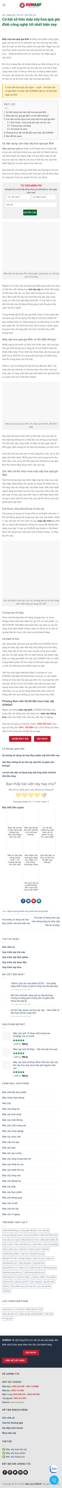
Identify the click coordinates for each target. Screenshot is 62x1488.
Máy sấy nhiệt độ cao (13, 1164)
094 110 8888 (32, 1386)
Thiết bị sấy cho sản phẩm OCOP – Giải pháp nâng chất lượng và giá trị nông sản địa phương (34, 984)
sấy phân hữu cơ (10, 1268)
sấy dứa (23, 1249)
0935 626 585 (18, 1386)
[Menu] (4, 4)
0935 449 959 (33, 1394)
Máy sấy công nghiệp (13, 1131)
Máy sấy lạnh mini (10, 1314)
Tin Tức (19, 15)
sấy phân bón (38, 1263)
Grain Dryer (7, 1309)
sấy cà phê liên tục (22, 1244)
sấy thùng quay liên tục (12, 1272)
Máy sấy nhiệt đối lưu (13, 1170)
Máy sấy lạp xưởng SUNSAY (31, 1314)
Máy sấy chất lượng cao (14, 1125)
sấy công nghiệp (51, 1244)
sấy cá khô (37, 1244)
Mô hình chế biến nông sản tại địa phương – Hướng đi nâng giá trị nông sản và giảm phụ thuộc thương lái (33, 998)
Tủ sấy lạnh (7, 1318)
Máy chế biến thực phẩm (14, 1092)
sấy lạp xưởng (24, 1258)
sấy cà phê (7, 1244)
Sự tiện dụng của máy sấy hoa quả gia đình (26, 112)
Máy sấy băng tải (11, 1109)
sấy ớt (5, 1286)
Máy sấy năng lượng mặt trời (16, 1158)
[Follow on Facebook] (4, 1472)
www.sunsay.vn (17, 1402)
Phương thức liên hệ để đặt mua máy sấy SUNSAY (30, 132)
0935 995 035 (19, 1394)
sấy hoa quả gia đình (15, 911)
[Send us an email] (20, 1472)
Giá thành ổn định (19, 129)
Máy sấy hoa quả (10, 1142)
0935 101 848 (17, 1390)
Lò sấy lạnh (19, 1309)
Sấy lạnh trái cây (9, 1258)
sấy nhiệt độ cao (10, 1263)
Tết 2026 (6, 1291)
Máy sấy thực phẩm (12, 1192)
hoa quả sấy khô (31, 1235)
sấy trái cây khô (21, 1282)
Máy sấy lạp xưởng (11, 1153)
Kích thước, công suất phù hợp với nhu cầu (31, 122)
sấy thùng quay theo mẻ (34, 1272)
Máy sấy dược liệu (11, 1136)
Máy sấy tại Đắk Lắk (49, 1240)
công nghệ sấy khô (28, 1230)
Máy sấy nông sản (11, 1175)
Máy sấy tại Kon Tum (30, 1240)
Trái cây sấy (30, 15)
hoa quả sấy (44, 1230)
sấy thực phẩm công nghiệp (44, 1277)
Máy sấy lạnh (9, 1147)
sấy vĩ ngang (35, 1282)
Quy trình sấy (8, 15)
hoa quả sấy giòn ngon (12, 1235)
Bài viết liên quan (14, 136)
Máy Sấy (6, 1103)
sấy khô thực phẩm (11, 1254)
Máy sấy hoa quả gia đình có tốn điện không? (27, 115)
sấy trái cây (7, 1282)
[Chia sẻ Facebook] (23, 901)
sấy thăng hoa (9, 1277)
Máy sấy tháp (9, 1186)
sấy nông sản (24, 1263)
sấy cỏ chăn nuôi (10, 1249)
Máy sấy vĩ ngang (11, 1214)
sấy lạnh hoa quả (37, 1254)
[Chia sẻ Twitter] (28, 901)
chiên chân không (10, 1230)
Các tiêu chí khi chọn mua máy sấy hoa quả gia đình (30, 119)
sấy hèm (45, 1249)
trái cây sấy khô (44, 1286)
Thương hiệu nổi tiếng (21, 126)
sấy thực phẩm (23, 1277)
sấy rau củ (23, 1268)
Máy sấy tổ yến (9, 1203)
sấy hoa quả (34, 1249)
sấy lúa (24, 1254)
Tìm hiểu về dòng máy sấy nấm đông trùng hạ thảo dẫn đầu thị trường (46, 921)
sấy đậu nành (49, 1282)
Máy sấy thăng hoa (11, 1181)
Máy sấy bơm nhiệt (11, 1114)
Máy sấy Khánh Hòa (49, 1235)
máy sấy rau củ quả (11, 1240)
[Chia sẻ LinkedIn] (38, 901)
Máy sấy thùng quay (12, 1197)
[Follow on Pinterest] (25, 1472)
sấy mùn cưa (38, 1258)
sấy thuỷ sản (35, 1268)
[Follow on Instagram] (10, 1472)
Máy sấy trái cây (10, 1208)
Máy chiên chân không (13, 1097)
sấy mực (49, 1258)
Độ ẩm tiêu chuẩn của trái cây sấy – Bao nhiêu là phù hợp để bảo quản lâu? (35, 1011)
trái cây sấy (30, 1286)
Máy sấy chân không (12, 1120)
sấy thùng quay (49, 1268)
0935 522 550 (20, 1398)
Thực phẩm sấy (17, 1286)
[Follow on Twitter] (15, 1472)
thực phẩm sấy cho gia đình (36, 911)
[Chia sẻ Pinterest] (33, 901)
